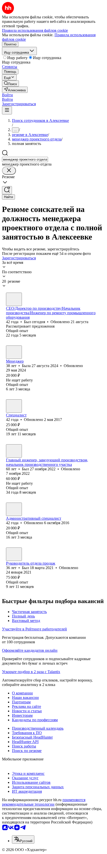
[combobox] (25, 159)
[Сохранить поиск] (7, 190)
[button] (7, 95)
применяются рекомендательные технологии (43, 802)
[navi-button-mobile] (7, 110)
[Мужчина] (14, 299)
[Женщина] (14, 352)
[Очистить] (9, 171)
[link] (10, 83)
